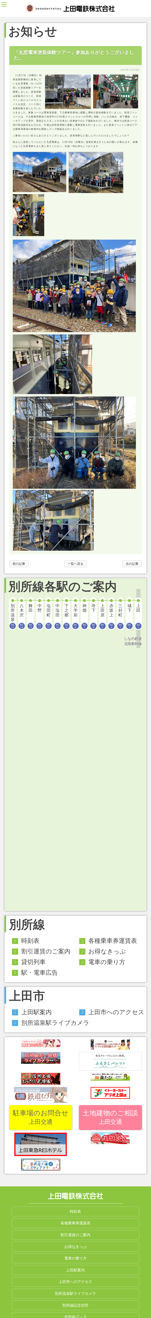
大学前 (76, 616)
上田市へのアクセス (116, 1012)
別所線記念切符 (75, 1305)
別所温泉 (13, 616)
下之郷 (66, 616)
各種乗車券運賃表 (112, 940)
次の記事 (132, 563)
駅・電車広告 (39, 972)
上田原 (102, 616)
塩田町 (49, 616)
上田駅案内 (36, 1012)
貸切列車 (33, 962)
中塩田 (57, 616)
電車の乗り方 (106, 962)
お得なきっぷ (107, 951)
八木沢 (22, 616)
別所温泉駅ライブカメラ (55, 1023)
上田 (138, 616)
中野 (40, 616)
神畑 (84, 616)
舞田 (31, 616)
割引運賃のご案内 (45, 951)
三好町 (120, 616)
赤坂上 (111, 616)
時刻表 (30, 940)
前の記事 (19, 563)
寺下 (93, 616)
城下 (129, 616)
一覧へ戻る (75, 563)
